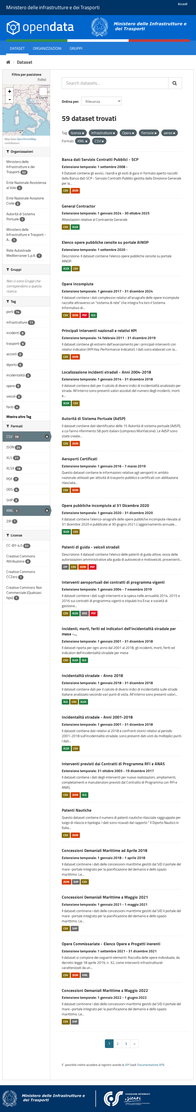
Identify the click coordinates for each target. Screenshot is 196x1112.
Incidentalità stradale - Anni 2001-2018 (97, 717)
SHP (76, 882)
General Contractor (78, 206)
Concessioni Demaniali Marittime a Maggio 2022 (105, 990)
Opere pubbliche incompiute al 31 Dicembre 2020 (105, 505)
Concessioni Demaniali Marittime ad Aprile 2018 (104, 850)
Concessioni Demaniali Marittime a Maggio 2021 (105, 897)
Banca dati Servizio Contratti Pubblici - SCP (100, 159)
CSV (65, 191)
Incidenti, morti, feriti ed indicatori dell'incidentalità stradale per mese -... (119, 631)
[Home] (8, 62)
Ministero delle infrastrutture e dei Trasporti (53, 7)
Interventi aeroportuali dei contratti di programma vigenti (113, 582)
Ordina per (70, 101)
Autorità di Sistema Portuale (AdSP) (93, 418)
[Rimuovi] (83, 133)
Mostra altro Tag (18, 416)
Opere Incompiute (77, 284)
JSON (75, 191)
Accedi (182, 3)
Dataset (17, 48)
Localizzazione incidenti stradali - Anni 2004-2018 (106, 372)
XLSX (75, 227)
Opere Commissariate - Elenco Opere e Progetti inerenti (111, 944)
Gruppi (76, 48)
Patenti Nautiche (76, 810)
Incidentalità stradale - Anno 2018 (92, 675)
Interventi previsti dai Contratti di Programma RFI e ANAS (113, 764)
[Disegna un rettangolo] (43, 91)
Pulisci (42, 79)
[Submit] (175, 83)
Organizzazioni (47, 48)
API (127, 1065)
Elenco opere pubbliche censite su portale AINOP (105, 242)
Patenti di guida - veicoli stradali (90, 547)
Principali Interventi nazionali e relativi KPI (99, 330)
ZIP (65, 567)
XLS (93, 315)
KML (85, 975)
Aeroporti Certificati (79, 459)
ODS (84, 613)
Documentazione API (150, 1065)
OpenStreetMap (26, 139)
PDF (84, 315)
